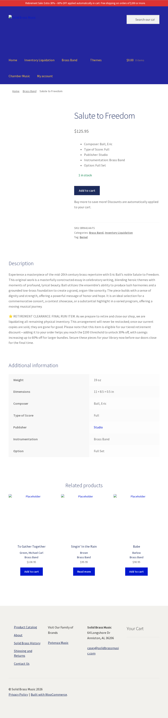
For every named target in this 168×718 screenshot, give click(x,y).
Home (13, 60)
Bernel (84, 237)
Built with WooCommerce (49, 694)
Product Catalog (25, 627)
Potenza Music (58, 643)
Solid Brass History (27, 643)
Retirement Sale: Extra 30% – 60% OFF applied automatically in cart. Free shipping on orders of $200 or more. (85, 3)
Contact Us (22, 663)
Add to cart (87, 190)
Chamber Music (19, 76)
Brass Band (69, 60)
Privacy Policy (18, 694)
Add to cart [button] (31, 571)
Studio (98, 427)
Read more (84, 571)
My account (45, 76)
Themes (96, 60)
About (18, 635)
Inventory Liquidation (39, 60)
